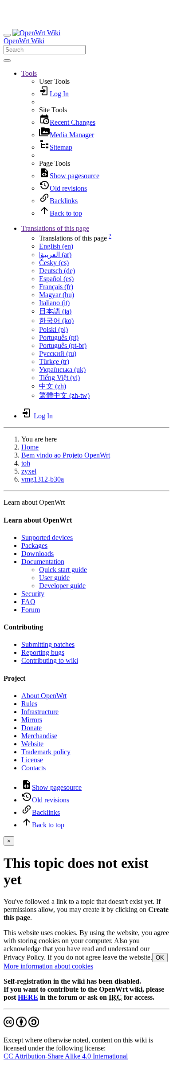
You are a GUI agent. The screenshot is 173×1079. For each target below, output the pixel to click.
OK (160, 957)
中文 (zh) (52, 386)
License (32, 760)
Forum (30, 609)
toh (25, 463)
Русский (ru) (57, 353)
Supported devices (47, 537)
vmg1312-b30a (42, 479)
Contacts (33, 768)
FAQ (28, 601)
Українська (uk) (62, 369)
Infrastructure (40, 711)
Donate (31, 728)
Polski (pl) (53, 329)
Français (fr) (56, 286)
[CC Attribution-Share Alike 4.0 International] (21, 1025)
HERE (28, 997)
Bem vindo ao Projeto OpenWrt (65, 455)
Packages (34, 545)
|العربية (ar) (55, 254)
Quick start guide (63, 569)
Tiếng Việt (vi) (59, 377)
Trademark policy (46, 752)
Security (32, 593)
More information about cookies (48, 966)
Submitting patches (48, 644)
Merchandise (39, 736)
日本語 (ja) (55, 311)
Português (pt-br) (62, 345)
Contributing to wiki (49, 660)
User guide (54, 577)
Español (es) (56, 278)
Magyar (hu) (56, 294)
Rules (29, 703)
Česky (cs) (54, 262)
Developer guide (62, 585)
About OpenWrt (44, 695)
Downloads (37, 553)
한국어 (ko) (56, 320)
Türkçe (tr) (54, 361)
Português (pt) (59, 337)
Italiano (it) (54, 303)
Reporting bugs (42, 652)
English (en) (56, 246)
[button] (29, 73)
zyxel (28, 471)
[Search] (7, 60)
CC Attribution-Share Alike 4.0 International (66, 1056)
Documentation (42, 561)
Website (32, 744)
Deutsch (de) (57, 270)
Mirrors (31, 719)
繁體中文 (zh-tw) (64, 395)
